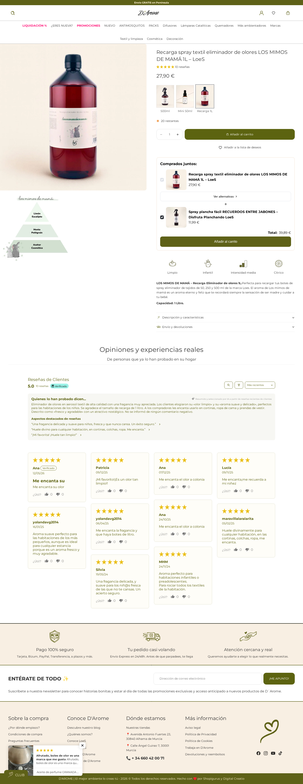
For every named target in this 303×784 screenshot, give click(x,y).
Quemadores (224, 25)
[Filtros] (239, 385)
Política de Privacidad (200, 734)
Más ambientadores (252, 25)
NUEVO (109, 25)
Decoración (175, 39)
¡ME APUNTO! (279, 678)
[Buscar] (12, 13)
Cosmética (154, 39)
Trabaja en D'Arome (199, 748)
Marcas (275, 25)
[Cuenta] (261, 13)
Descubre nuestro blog (83, 728)
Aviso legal (193, 728)
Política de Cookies (199, 741)
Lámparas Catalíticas (196, 25)
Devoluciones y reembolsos (205, 754)
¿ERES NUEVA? (62, 25)
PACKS (154, 25)
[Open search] (228, 385)
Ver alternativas (224, 196)
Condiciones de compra (25, 734)
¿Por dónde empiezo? (24, 728)
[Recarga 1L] (205, 96)
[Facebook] (258, 753)
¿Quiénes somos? (80, 734)
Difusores (170, 25)
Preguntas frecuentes (23, 741)
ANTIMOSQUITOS (132, 25)
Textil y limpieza (131, 39)
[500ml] (165, 96)
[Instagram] (265, 753)
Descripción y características (183, 317)
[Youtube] (273, 753)
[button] (273, 13)
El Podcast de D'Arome (83, 761)
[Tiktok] (280, 753)
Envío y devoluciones (177, 327)
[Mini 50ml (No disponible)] (185, 96)
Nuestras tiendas (138, 728)
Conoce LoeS (76, 741)
